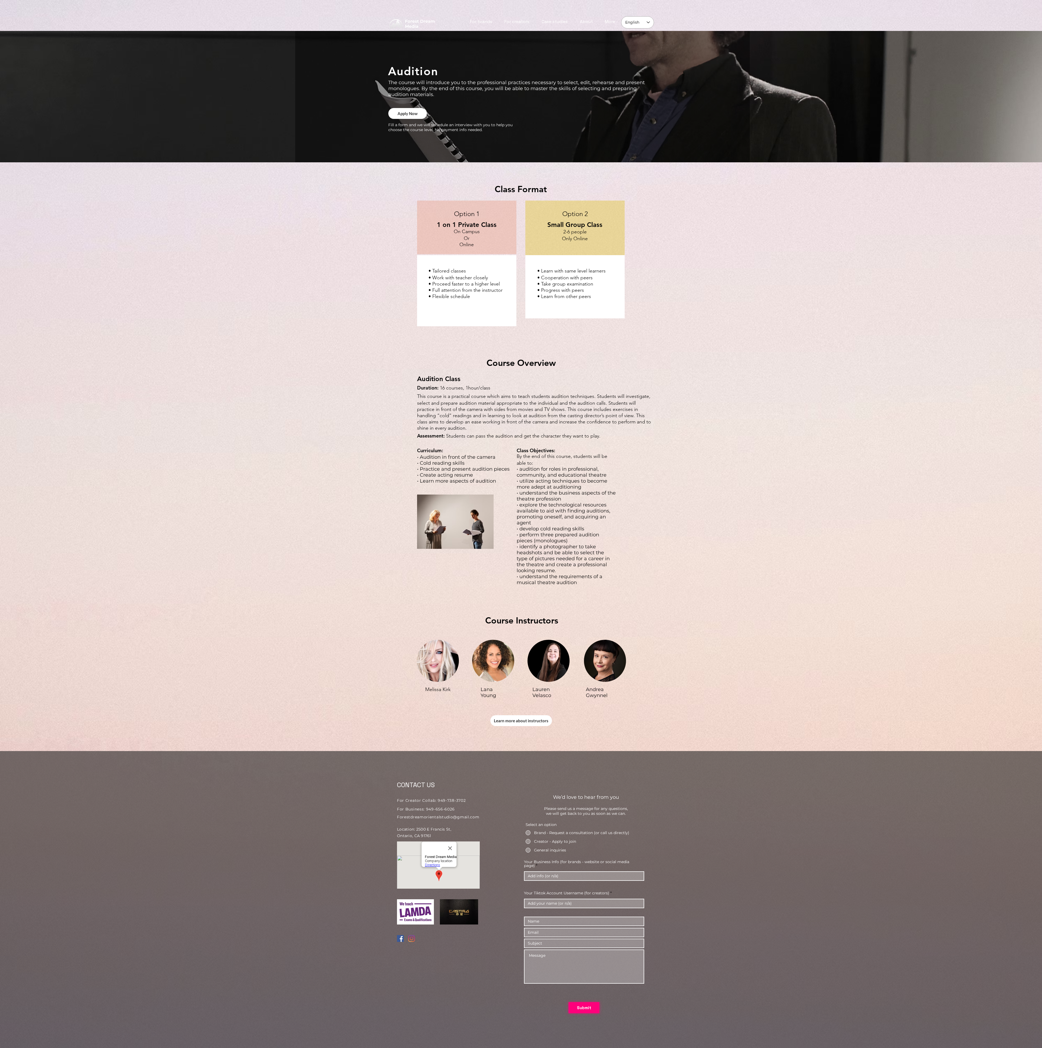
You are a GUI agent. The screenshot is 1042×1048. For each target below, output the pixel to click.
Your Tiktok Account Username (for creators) (566, 893)
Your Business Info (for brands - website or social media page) (576, 863)
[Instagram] (411, 938)
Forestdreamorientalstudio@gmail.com (438, 817)
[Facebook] (400, 938)
